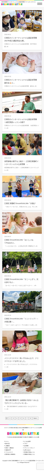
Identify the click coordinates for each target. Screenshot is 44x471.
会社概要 (26, 445)
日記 (7, 28)
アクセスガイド (9, 452)
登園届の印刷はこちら (29, 454)
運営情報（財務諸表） (10, 454)
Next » (35, 418)
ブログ (25, 443)
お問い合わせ (27, 450)
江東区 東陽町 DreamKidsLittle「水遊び (19, 203)
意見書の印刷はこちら (29, 452)
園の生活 (7, 443)
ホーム (7, 441)
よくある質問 (27, 441)
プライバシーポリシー (29, 447)
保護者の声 (8, 450)
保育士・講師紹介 (9, 447)
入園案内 (7, 445)
